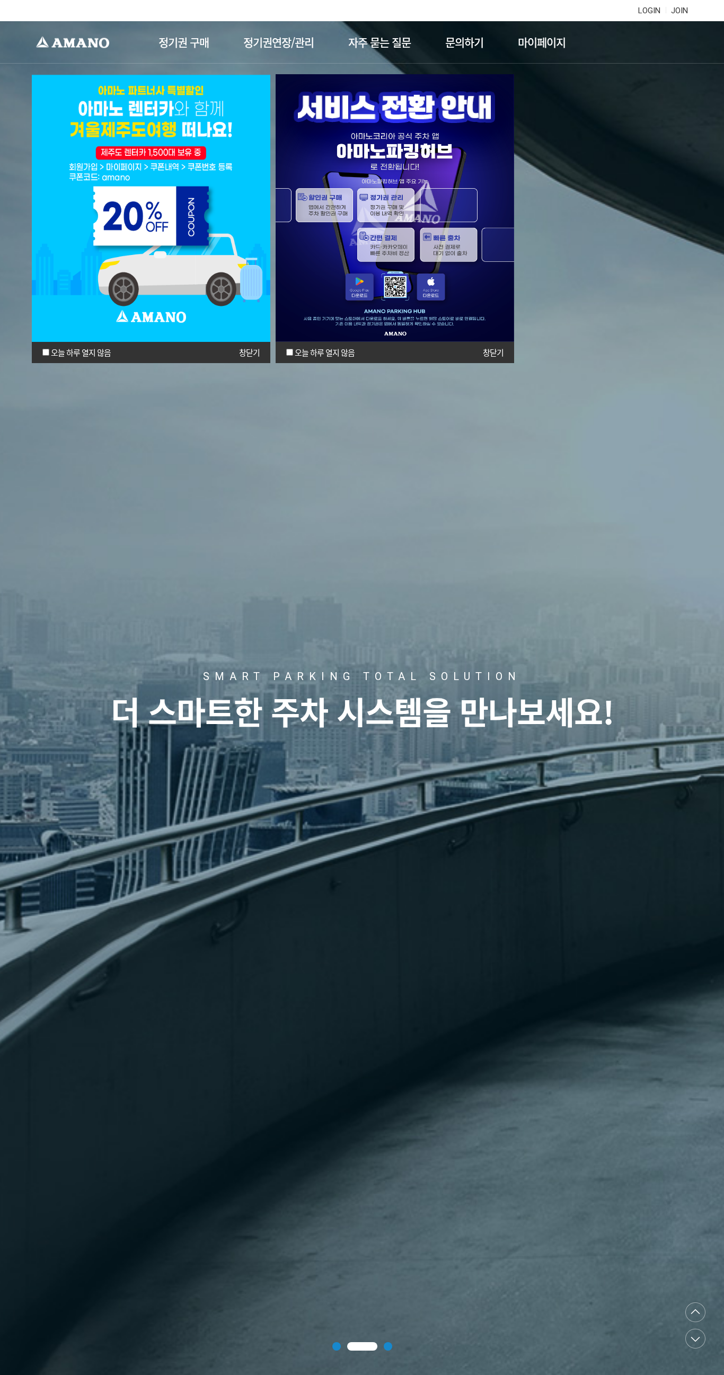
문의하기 (464, 42)
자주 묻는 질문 (379, 42)
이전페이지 (695, 1312)
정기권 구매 (183, 42)
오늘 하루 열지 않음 (81, 352)
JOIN (679, 10)
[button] (336, 1346)
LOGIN (649, 10)
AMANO (77, 42)
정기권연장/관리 (278, 42)
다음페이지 (695, 1338)
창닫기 (249, 352)
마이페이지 (542, 42)
